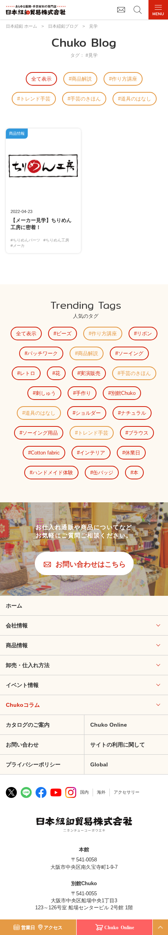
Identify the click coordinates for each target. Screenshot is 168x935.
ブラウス (138, 433)
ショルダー (88, 413)
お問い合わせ (22, 744)
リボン (144, 333)
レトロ (27, 373)
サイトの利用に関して (117, 744)
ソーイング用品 (40, 433)
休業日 (132, 453)
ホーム (14, 605)
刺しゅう (46, 393)
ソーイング (130, 353)
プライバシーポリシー (33, 764)
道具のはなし (136, 99)
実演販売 (90, 373)
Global (99, 764)
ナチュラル (133, 413)
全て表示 (41, 79)
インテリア (92, 453)
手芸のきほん (85, 99)
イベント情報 (22, 685)
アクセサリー (126, 792)
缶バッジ (103, 472)
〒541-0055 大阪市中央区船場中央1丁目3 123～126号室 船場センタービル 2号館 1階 (84, 900)
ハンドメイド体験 (52, 472)
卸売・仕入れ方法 (28, 665)
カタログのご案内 (28, 725)
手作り (83, 393)
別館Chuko (123, 393)
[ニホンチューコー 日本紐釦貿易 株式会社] (84, 825)
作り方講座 (124, 79)
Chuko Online (108, 725)
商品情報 (17, 645)
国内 (84, 792)
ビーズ (63, 333)
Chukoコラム (23, 705)
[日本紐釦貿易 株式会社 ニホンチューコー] (36, 10)
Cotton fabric (45, 453)
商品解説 (81, 79)
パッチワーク (42, 353)
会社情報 (17, 625)
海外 (101, 792)
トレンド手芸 (35, 99)
